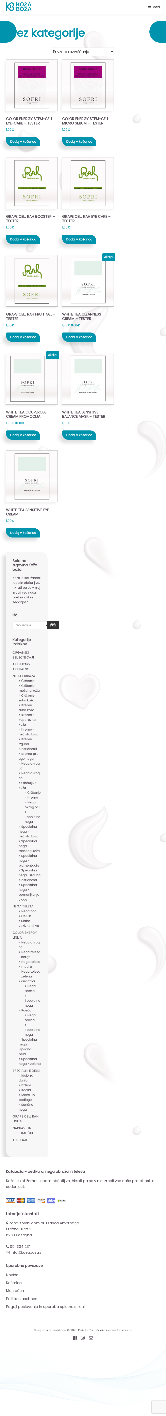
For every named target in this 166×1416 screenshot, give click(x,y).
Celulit (26, 916)
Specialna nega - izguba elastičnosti (29, 875)
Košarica (14, 1282)
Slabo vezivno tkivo (29, 923)
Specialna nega (32, 819)
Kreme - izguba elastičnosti (28, 744)
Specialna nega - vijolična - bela (28, 1046)
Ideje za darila (26, 1078)
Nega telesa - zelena (29, 974)
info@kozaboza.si (26, 1252)
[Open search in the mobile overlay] (36, 625)
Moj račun (15, 1290)
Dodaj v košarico (23, 141)
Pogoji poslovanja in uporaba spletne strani (45, 1306)
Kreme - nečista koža (28, 732)
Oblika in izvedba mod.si (114, 1330)
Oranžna (28, 981)
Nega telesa (30, 988)
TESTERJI (20, 1140)
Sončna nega (26, 1107)
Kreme (32, 797)
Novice (12, 1274)
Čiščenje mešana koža (29, 688)
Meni (156, 7)
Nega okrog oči (32, 804)
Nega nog (28, 911)
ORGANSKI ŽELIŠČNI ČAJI (23, 655)
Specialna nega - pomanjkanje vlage (29, 892)
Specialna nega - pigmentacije (29, 860)
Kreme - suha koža (27, 707)
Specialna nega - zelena (30, 1061)
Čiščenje (28, 681)
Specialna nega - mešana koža (29, 846)
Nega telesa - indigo (29, 954)
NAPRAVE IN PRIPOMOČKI (23, 1130)
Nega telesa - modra (29, 964)
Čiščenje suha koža (27, 698)
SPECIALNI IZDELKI (26, 1070)
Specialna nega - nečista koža (28, 831)
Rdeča (26, 1010)
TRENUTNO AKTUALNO (21, 666)
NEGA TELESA (23, 906)
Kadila (26, 1090)
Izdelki (26, 1085)
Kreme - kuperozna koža (27, 720)
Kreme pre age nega (28, 756)
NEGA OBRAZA (24, 676)
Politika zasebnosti (22, 1298)
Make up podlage (27, 1097)
